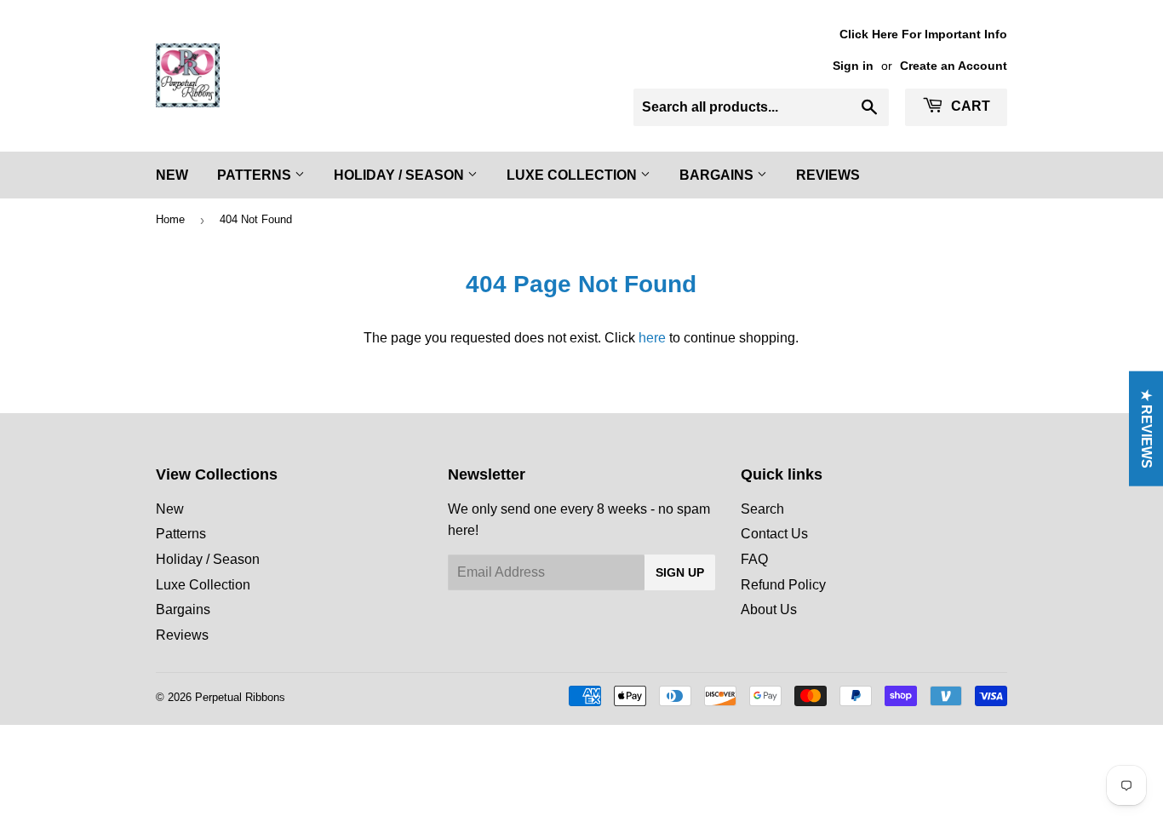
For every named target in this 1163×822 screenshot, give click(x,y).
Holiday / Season (400, 175)
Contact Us (774, 533)
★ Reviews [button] (1146, 428)
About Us (769, 609)
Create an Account (953, 66)
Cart (969, 106)
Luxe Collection (573, 175)
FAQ (754, 559)
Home (170, 219)
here (652, 338)
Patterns (256, 175)
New (172, 175)
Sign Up (680, 572)
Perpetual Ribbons (240, 697)
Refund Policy (783, 585)
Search (762, 509)
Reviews (828, 175)
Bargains (718, 175)
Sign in (853, 66)
